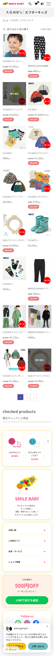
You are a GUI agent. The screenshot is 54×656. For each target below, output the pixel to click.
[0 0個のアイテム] (35, 3)
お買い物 (12, 530)
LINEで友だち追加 (27, 600)
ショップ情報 (14, 561)
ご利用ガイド (14, 540)
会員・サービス (15, 551)
